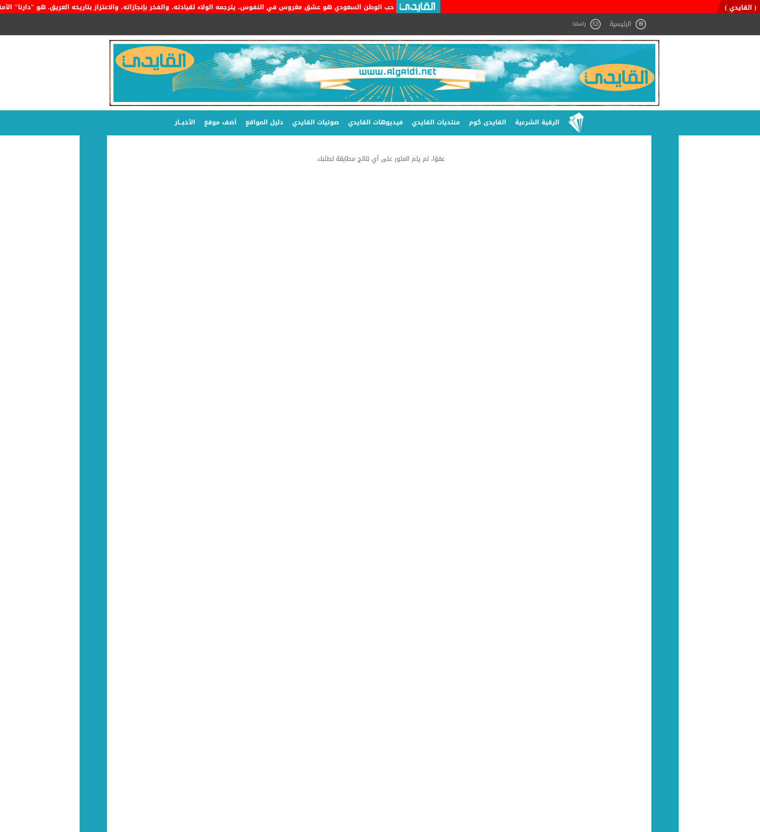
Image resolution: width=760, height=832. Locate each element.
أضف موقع (220, 122)
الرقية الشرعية (537, 122)
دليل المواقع (264, 122)
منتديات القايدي (436, 122)
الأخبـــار (185, 122)
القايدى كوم (487, 122)
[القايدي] (384, 73)
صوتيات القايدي (315, 122)
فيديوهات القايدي (375, 122)
